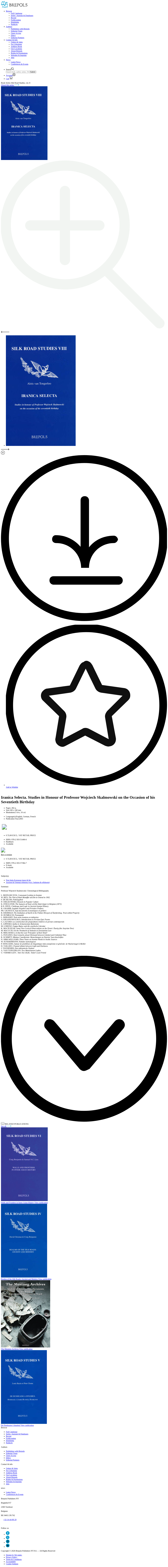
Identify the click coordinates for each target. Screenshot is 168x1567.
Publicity (14, 24)
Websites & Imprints (19, 55)
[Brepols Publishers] (14, 7)
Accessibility (11, 1562)
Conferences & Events (19, 64)
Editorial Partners (17, 38)
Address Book (16, 46)
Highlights (15, 22)
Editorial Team (16, 31)
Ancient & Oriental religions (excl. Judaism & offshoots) (28, 882)
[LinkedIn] (7, 1547)
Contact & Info (12, 40)
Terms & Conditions (14, 1559)
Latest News (16, 62)
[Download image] (84, 620)
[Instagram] (7, 1542)
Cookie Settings (12, 1564)
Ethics (13, 35)
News (8, 60)
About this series (7, 85)
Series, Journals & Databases (22, 15)
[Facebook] (7, 1534)
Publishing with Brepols (20, 29)
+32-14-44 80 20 (9, 1520)
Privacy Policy (11, 1557)
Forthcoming (16, 20)
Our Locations (16, 49)
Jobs (12, 58)
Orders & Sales (17, 42)
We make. (14, 1555)
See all (4, 1126)
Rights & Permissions (19, 53)
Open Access (16, 33)
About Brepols (16, 51)
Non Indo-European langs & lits (18, 880)
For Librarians (16, 44)
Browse (9, 11)
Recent (13, 18)
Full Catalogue (16, 13)
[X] (7, 1538)
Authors (9, 27)
